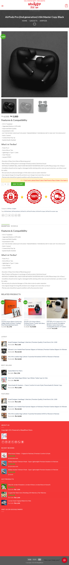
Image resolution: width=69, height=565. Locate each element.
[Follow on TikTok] (9, 442)
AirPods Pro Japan (40, 211)
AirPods (43, 21)
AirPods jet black (16, 211)
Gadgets (33, 21)
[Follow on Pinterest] (22, 442)
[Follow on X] (12, 442)
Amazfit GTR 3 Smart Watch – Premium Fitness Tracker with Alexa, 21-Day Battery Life (34, 323)
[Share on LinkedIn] (19, 215)
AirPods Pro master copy (52, 211)
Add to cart (18, 184)
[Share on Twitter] (9, 215)
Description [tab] (5, 226)
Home (24, 21)
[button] (64, 560)
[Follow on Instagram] (6, 442)
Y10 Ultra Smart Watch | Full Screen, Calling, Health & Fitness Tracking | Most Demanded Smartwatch (11, 323)
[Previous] (5, 64)
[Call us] (19, 442)
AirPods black (7, 211)
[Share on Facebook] (6, 215)
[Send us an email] (15, 442)
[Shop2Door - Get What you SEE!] (34, 5)
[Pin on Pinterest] (15, 215)
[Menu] (2, 6)
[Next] (64, 64)
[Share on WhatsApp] (3, 215)
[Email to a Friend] (12, 215)
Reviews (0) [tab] (14, 226)
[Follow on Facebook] (3, 442)
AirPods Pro (23, 211)
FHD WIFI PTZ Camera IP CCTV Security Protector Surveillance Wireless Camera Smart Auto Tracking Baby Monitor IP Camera (56, 324)
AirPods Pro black (31, 211)
